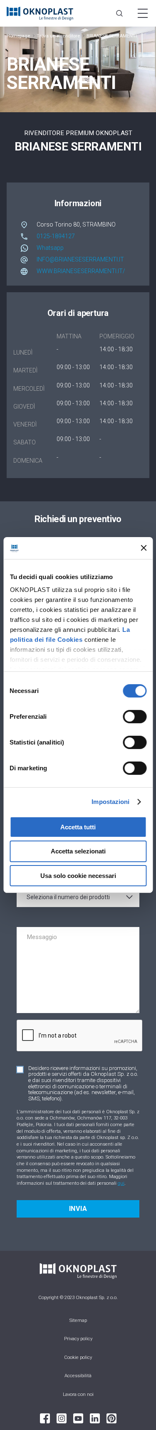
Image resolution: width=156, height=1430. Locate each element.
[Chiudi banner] (143, 548)
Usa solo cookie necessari (78, 875)
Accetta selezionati (78, 851)
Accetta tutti (78, 826)
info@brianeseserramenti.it (80, 259)
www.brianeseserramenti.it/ (81, 271)
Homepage (18, 36)
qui (121, 1183)
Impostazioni (110, 801)
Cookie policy (78, 1357)
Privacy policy (78, 1338)
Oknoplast (40, 13)
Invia (78, 1209)
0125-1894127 (56, 236)
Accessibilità (78, 1375)
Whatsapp (50, 247)
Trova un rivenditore (58, 36)
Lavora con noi (78, 1394)
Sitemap (78, 1320)
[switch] (134, 716)
